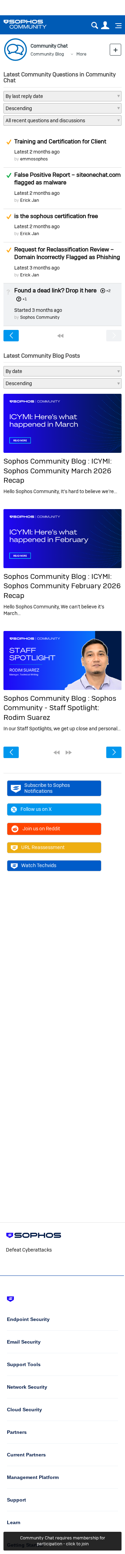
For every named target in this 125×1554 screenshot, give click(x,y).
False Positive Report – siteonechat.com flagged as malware (67, 178)
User (105, 25)
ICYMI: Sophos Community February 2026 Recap (62, 586)
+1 (24, 299)
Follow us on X (36, 809)
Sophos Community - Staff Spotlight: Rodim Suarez (59, 707)
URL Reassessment (43, 847)
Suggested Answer (8, 142)
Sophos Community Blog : (47, 461)
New (115, 49)
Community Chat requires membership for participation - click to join (62, 1541)
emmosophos (34, 159)
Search (95, 25)
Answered (8, 175)
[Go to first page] (60, 335)
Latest (37, 152)
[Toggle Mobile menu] (116, 25)
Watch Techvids (38, 865)
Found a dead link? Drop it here (55, 290)
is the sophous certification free (56, 216)
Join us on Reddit (41, 828)
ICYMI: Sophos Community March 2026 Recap (57, 470)
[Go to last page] (68, 752)
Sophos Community (40, 317)
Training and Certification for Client (60, 141)
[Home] (33, 24)
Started (38, 310)
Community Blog (47, 54)
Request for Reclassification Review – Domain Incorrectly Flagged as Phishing (67, 253)
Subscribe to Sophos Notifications (47, 788)
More (81, 54)
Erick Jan (29, 200)
